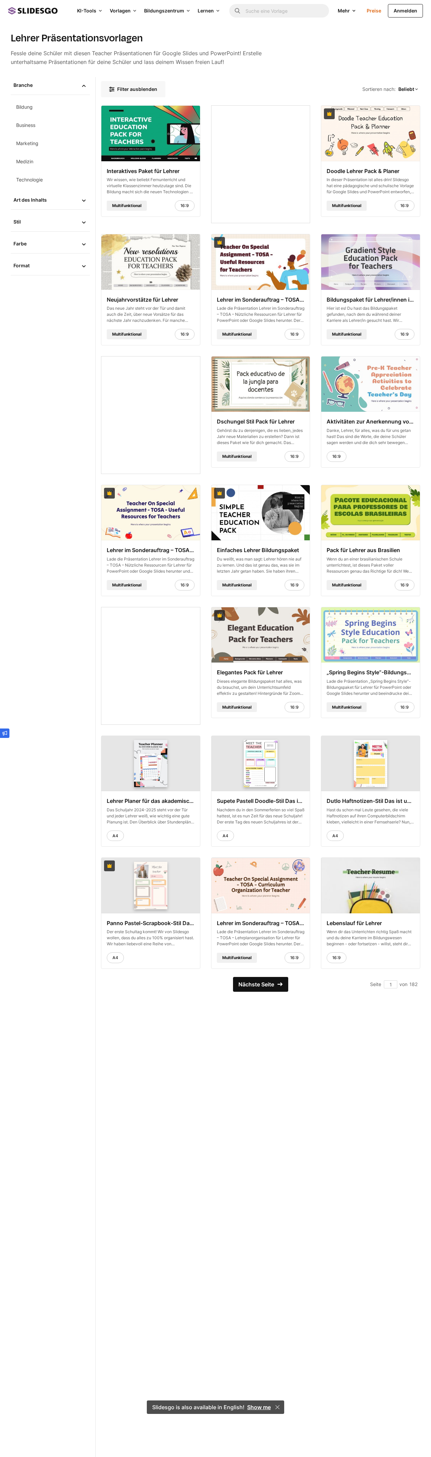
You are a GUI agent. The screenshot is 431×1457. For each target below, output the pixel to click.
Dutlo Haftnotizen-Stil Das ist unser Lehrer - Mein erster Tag (371, 801)
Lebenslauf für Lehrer (354, 923)
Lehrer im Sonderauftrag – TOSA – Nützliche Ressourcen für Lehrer (261, 299)
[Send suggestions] (4, 733)
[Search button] (237, 11)
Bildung (24, 107)
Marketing (27, 143)
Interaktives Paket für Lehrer (143, 171)
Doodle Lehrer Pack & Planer (363, 171)
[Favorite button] (178, 113)
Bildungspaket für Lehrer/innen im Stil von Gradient (371, 299)
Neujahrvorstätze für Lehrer (142, 299)
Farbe (20, 243)
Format (21, 265)
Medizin (24, 161)
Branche (23, 85)
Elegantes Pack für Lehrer (250, 672)
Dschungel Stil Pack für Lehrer (256, 421)
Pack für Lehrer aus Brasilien (363, 550)
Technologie (29, 179)
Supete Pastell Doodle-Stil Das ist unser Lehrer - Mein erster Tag (261, 801)
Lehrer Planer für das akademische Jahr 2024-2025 (151, 801)
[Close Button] (277, 1407)
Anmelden (405, 10)
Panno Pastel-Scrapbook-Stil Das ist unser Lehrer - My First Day (151, 923)
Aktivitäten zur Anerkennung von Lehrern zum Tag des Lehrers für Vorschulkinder (371, 421)
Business (25, 125)
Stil (17, 222)
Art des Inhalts (30, 200)
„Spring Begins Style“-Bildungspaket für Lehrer (371, 672)
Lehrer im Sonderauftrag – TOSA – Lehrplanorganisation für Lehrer (261, 923)
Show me (259, 1407)
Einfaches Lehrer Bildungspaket (258, 550)
